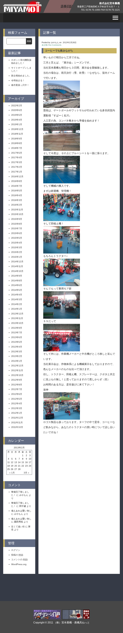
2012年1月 (16, 413)
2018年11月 (17, 134)
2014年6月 (16, 285)
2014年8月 (16, 280)
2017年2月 (16, 167)
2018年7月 (16, 148)
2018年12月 (17, 129)
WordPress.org (18, 564)
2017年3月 (16, 162)
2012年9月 (16, 380)
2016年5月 (16, 190)
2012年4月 (16, 403)
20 (15, 466)
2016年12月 (17, 176)
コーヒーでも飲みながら (59, 50)
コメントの (19, 559)
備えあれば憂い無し (21, 510)
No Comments (55, 45)
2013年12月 (17, 313)
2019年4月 (16, 119)
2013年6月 (16, 337)
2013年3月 (16, 351)
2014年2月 (16, 304)
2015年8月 (16, 224)
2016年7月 (16, 186)
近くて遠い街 (18, 526)
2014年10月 (17, 271)
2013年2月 (16, 356)
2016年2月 (16, 204)
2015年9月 (16, 219)
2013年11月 (17, 318)
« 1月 (12, 472)
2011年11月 (17, 422)
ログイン (15, 550)
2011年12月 (17, 417)
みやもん (23, 495)
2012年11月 (17, 370)
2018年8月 (16, 143)
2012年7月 (16, 389)
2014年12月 (17, 261)
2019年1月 (16, 124)
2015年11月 (17, 209)
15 (22, 462)
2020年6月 (16, 110)
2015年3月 (16, 247)
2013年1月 (16, 361)
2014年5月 (16, 290)
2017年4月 (16, 157)
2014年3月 (16, 299)
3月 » (26, 472)
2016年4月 (16, 195)
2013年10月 (17, 323)
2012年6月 (16, 394)
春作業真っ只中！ (20, 85)
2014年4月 (16, 294)
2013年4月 (16, 346)
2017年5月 (16, 153)
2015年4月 (16, 242)
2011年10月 (17, 427)
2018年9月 (16, 138)
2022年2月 (16, 105)
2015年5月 (16, 238)
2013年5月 (16, 342)
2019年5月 (16, 115)
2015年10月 (17, 214)
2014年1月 (16, 309)
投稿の (17, 555)
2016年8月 (16, 181)
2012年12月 (17, 365)
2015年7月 (16, 228)
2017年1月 (16, 171)
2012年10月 (17, 375)
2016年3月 (16, 200)
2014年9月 (16, 275)
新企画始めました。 (21, 75)
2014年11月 (17, 266)
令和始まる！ (18, 80)
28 (19, 469)
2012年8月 (16, 384)
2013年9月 (16, 328)
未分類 (44, 45)
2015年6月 (16, 233)
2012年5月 (16, 399)
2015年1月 (16, 257)
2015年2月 (16, 252)
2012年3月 (16, 408)
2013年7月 (16, 332)
